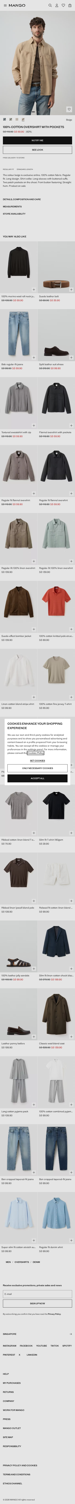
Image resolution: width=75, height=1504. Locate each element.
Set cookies (37, 760)
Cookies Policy (35, 753)
